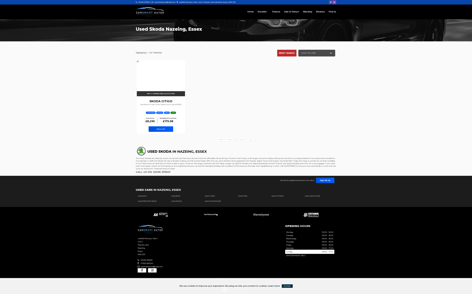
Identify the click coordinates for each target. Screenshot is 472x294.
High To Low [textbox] (308, 53)
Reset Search (287, 53)
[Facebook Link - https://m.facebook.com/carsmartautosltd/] (330, 2)
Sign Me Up (325, 180)
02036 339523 (144, 2)
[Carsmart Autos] (150, 12)
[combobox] (316, 53)
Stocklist (262, 12)
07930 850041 (146, 263)
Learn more (274, 286)
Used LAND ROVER (312, 196)
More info (161, 129)
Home (250, 12)
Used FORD (242, 196)
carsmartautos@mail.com (165, 2)
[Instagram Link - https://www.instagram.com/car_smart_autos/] (334, 2)
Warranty (307, 12)
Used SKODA (176, 201)
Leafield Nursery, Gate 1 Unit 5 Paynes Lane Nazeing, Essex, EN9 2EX (207, 2)
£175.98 (168, 120)
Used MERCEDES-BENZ (147, 201)
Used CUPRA (210, 196)
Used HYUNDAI (277, 196)
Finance (276, 12)
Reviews (320, 12)
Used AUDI (142, 196)
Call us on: (153, 172)
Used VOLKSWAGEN (213, 201)
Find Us (332, 12)
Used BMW (175, 196)
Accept (287, 286)
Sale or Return (291, 12)
